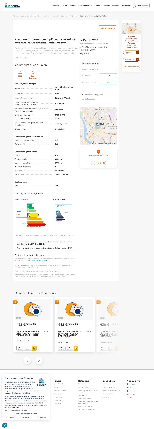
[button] (98, 125)
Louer (64, 6)
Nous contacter (107, 384)
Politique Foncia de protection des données (88, 391)
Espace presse (58, 394)
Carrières (56, 387)
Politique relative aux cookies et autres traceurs (88, 402)
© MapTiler (93, 144)
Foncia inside (58, 397)
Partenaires (57, 403)
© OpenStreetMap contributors (107, 144)
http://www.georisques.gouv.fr (38, 260)
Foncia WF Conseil (131, 41)
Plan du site (82, 384)
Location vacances (111, 6)
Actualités (126, 6)
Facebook (133, 384)
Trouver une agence (108, 387)
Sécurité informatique (85, 406)
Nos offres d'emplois (60, 390)
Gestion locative (85, 6)
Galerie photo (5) (107, 28)
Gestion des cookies (84, 398)
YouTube (133, 394)
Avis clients (57, 400)
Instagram (133, 397)
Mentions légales (83, 387)
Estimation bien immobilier (111, 390)
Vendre (72, 6)
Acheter (56, 6)
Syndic (97, 6)
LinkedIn (133, 391)
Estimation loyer (107, 394)
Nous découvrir (58, 384)
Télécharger (90, 99)
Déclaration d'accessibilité (86, 409)
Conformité (81, 395)
